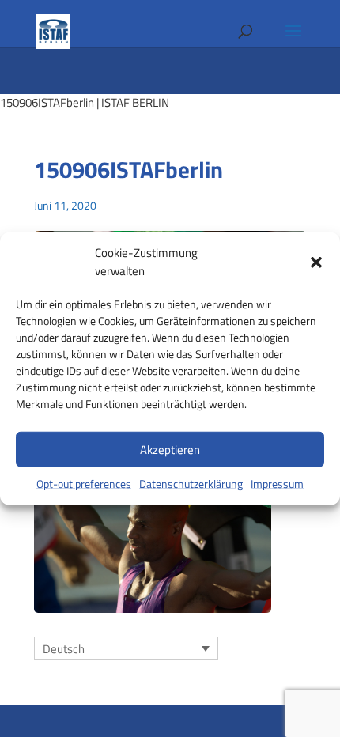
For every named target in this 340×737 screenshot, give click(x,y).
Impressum (277, 483)
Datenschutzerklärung (191, 483)
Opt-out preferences (83, 483)
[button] (316, 262)
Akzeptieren (170, 449)
